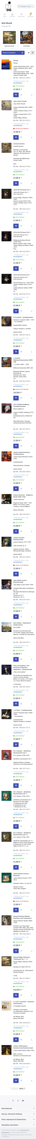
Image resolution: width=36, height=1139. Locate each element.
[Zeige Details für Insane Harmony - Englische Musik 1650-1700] (6, 499)
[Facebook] (13, 1100)
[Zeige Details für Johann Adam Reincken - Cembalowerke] (6, 456)
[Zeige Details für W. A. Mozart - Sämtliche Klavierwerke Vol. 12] (6, 837)
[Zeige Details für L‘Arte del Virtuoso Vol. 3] (6, 194)
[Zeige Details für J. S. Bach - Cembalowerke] (6, 714)
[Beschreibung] (31, 95)
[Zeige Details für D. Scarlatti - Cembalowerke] (6, 321)
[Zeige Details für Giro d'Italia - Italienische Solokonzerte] (6, 627)
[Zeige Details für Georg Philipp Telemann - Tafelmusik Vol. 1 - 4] (6, 961)
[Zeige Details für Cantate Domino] (6, 148)
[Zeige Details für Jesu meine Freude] (6, 105)
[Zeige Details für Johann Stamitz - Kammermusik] (6, 542)
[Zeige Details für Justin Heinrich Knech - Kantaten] (6, 878)
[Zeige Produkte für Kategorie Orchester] (26, 37)
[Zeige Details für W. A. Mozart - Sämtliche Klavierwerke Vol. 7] (6, 796)
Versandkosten (17, 83)
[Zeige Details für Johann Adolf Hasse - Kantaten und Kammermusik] (6, 1050)
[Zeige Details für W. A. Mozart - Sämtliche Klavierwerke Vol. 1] (6, 755)
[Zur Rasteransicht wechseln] (29, 53)
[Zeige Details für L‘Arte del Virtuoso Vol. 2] (6, 236)
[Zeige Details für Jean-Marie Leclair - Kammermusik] (6, 584)
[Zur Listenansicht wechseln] (33, 53)
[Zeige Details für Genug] (6, 64)
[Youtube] (23, 1100)
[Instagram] (18, 1100)
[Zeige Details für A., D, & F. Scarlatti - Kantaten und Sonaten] (6, 1006)
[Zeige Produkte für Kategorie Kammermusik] (9, 37)
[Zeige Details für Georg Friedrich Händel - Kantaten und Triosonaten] (6, 920)
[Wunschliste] (21, 95)
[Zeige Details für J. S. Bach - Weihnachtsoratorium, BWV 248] (6, 362)
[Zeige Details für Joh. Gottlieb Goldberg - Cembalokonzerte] (6, 408)
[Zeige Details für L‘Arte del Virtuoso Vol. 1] (6, 279)
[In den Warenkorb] (16, 95)
